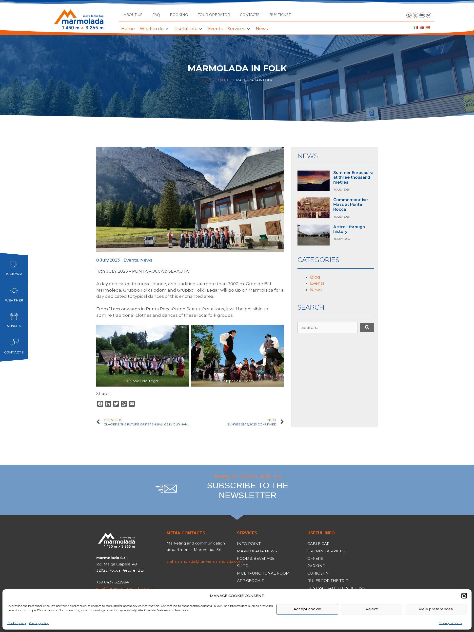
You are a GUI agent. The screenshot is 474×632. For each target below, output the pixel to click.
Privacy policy (39, 623)
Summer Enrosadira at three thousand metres (353, 177)
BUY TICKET (280, 15)
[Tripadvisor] (429, 15)
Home (207, 80)
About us (133, 15)
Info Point (249, 543)
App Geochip (250, 580)
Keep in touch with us (247, 486)
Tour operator (214, 15)
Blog (315, 277)
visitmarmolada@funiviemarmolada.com (205, 561)
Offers (315, 558)
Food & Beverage (256, 558)
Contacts (249, 15)
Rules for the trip (327, 580)
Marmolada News (257, 551)
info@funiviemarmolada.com (123, 588)
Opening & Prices (326, 551)
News (146, 260)
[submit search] (367, 327)
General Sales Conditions (336, 588)
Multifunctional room (263, 573)
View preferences (436, 609)
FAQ (156, 15)
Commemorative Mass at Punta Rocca (350, 204)
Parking (316, 565)
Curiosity (317, 573)
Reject (372, 609)
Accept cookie (307, 609)
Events (224, 80)
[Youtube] (422, 15)
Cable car (318, 543)
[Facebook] (409, 15)
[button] (464, 595)
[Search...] (327, 328)
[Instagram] (415, 15)
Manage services (450, 623)
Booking (179, 15)
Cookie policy (16, 623)
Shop (242, 565)
